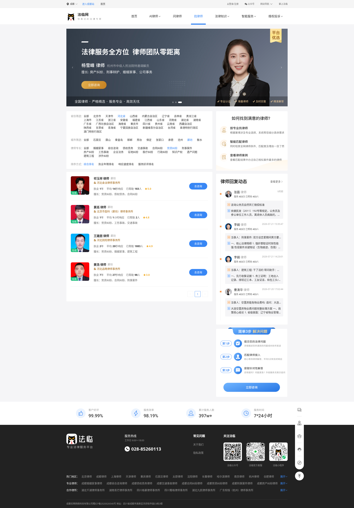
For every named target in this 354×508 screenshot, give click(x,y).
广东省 (87, 123)
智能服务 (249, 16)
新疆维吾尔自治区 (153, 127)
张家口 (160, 139)
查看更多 (275, 181)
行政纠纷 (162, 152)
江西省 (148, 120)
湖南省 (197, 120)
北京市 (97, 116)
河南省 (173, 120)
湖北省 (185, 120)
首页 (102, 4)
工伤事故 (103, 152)
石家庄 (97, 139)
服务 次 (240, 196)
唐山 (108, 139)
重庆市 (134, 123)
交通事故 (143, 148)
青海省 (112, 127)
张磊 (237, 192)
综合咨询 (113, 148)
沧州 (180, 139)
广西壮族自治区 (105, 123)
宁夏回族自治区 (129, 127)
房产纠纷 (89, 152)
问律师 (177, 16)
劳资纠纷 (172, 148)
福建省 (136, 120)
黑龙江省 (191, 116)
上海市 (87, 120)
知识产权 (177, 152)
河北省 (121, 116)
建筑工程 (89, 155)
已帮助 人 (252, 196)
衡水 (199, 139)
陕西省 (87, 127)
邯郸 (129, 139)
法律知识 (222, 16)
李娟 (237, 225)
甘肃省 (100, 127)
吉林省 (178, 116)
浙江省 (112, 120)
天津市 (109, 116)
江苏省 (100, 120)
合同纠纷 (157, 148)
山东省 (160, 120)
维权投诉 (275, 16)
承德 (170, 139)
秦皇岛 (119, 139)
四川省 (146, 123)
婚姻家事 (98, 148)
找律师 (198, 16)
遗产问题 (192, 152)
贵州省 (159, 123)
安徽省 (124, 120)
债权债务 (128, 148)
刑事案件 (187, 148)
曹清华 (238, 290)
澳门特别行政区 (93, 131)
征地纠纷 (133, 152)
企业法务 (118, 152)
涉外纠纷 (103, 155)
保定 (149, 139)
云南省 (171, 123)
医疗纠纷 (148, 152)
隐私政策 (198, 452)
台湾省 (172, 127)
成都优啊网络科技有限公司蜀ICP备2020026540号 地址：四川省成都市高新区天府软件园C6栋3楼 (114, 503)
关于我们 (198, 444)
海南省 (122, 123)
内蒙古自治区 (149, 116)
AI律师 (155, 16)
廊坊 (189, 139)
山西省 (134, 116)
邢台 (139, 139)
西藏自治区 (185, 123)
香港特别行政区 (189, 127)
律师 (240, 192)
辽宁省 (166, 116)
